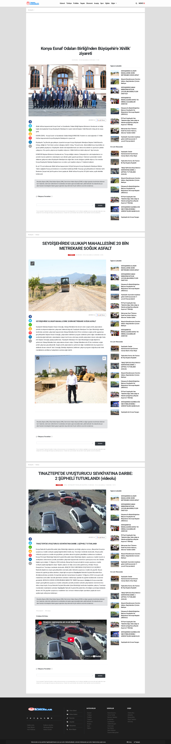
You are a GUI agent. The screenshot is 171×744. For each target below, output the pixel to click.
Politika (76, 3)
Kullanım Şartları (48, 725)
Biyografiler (131, 717)
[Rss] (45, 718)
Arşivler (71, 722)
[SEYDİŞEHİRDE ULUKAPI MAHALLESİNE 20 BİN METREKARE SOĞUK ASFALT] (67, 285)
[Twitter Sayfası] (31, 718)
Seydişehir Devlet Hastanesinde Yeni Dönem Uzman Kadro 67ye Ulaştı (129, 154)
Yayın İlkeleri (31, 727)
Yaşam (82, 3)
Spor (102, 3)
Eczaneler (110, 719)
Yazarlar (72, 718)
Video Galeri (73, 714)
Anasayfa (31, 10)
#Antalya (47, 611)
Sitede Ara (131, 713)
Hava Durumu (111, 713)
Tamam (137, 742)
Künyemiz (72, 725)
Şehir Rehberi (111, 730)
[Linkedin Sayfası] (41, 718)
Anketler (130, 715)
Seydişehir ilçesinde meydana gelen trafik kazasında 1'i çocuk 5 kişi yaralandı (130, 139)
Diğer (113, 3)
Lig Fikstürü (110, 721)
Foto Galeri (73, 710)
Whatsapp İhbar (48, 727)
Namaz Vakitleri (112, 717)
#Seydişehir (39, 611)
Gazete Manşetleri (113, 732)
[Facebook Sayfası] (28, 718)
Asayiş (96, 3)
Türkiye (69, 3)
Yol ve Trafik (111, 715)
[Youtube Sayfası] (38, 718)
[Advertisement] (87, 29)
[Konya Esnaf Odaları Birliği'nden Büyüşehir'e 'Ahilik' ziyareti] (67, 90)
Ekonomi (89, 3)
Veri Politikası (31, 729)
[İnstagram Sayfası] (35, 718)
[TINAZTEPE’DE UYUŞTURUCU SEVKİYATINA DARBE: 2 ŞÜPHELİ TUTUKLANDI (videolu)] (67, 511)
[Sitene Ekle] (52, 718)
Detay (130, 742)
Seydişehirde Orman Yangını (130, 217)
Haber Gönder (47, 729)
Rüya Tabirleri (132, 719)
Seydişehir (78, 572)
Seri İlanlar (110, 728)
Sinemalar (110, 726)
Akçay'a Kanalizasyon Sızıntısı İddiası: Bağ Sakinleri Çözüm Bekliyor (130, 81)
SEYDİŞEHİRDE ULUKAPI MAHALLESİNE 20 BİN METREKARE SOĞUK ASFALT (130, 73)
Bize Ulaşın (72, 729)
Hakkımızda (30, 725)
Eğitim (107, 3)
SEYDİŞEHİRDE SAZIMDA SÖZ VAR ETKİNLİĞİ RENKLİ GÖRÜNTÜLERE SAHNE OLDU (130, 209)
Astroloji (130, 721)
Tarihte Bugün (111, 724)
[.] (71, 379)
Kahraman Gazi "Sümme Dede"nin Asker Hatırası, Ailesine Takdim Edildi (129, 131)
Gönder (100, 205)
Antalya (87, 580)
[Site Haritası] (48, 718)
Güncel (62, 3)
